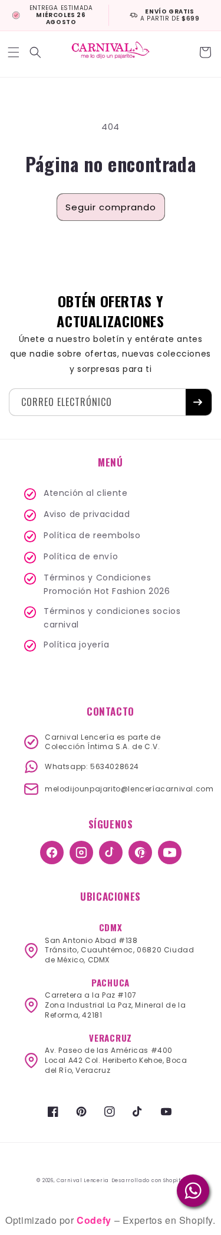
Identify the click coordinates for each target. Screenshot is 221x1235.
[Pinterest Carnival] (140, 852)
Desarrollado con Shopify (147, 1180)
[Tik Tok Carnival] (111, 852)
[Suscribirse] (199, 402)
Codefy (95, 1220)
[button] (15, 52)
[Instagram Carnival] (81, 852)
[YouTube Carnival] (170, 852)
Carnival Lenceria (83, 1180)
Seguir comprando (110, 207)
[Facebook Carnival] (52, 852)
